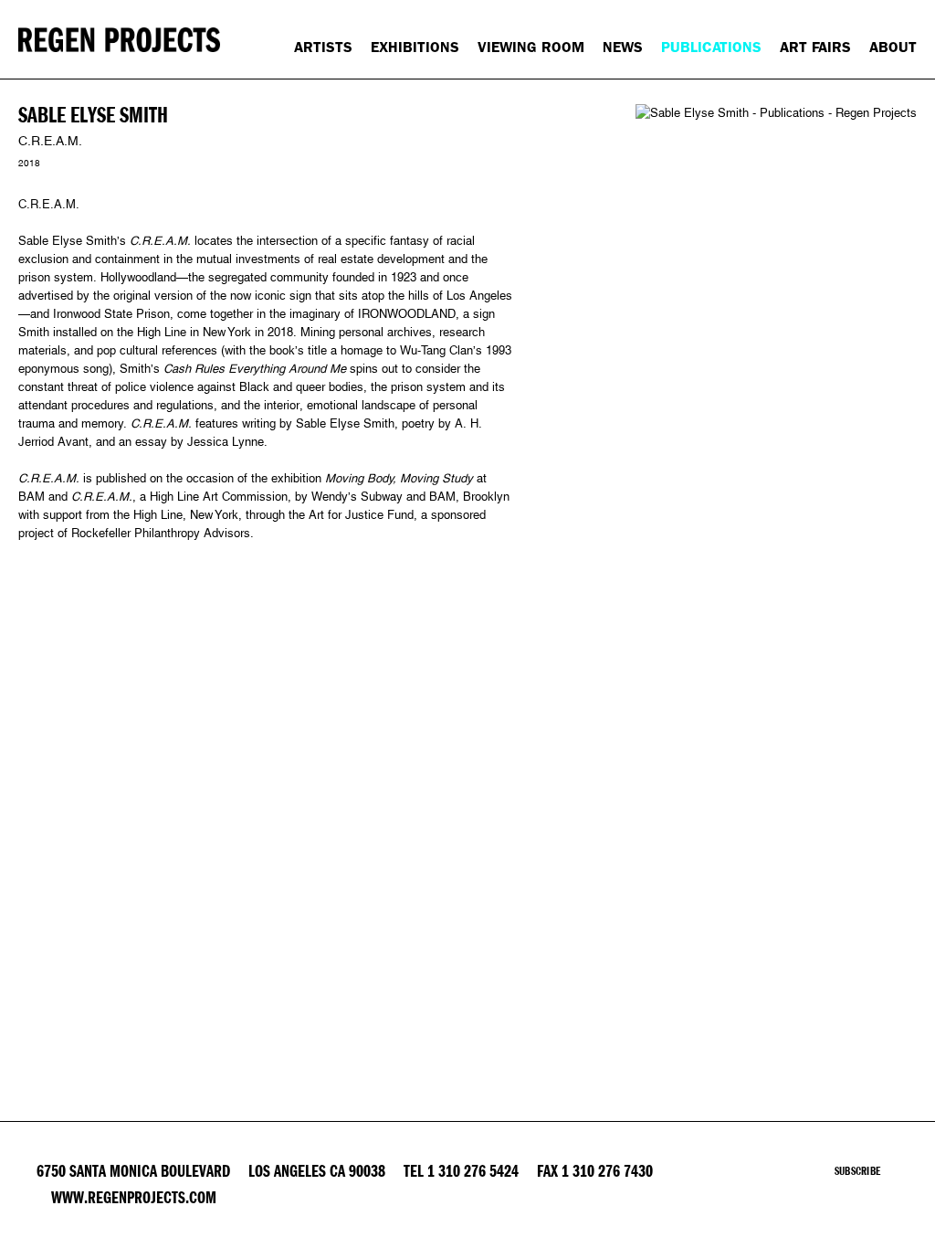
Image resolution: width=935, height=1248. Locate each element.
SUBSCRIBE (857, 1171)
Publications (711, 47)
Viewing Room (531, 47)
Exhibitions (415, 47)
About (893, 47)
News (623, 47)
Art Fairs (815, 47)
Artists (323, 47)
